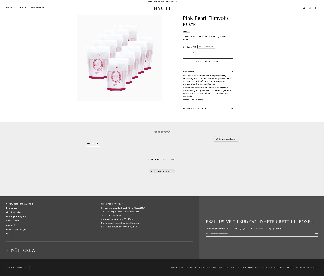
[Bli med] (315, 234)
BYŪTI (175, 267)
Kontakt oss (11, 208)
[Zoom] (81, 96)
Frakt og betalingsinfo (16, 216)
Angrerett (10, 225)
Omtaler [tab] (91, 143)
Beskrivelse (188, 71)
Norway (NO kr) (16, 267)
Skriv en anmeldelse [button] (227, 139)
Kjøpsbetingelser (14, 212)
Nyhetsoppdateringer (16, 229)
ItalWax (186, 31)
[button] (12, 8)
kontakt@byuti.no (131, 223)
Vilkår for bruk (12, 220)
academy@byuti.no (128, 227)
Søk (7, 233)
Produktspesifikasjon (194, 108)
